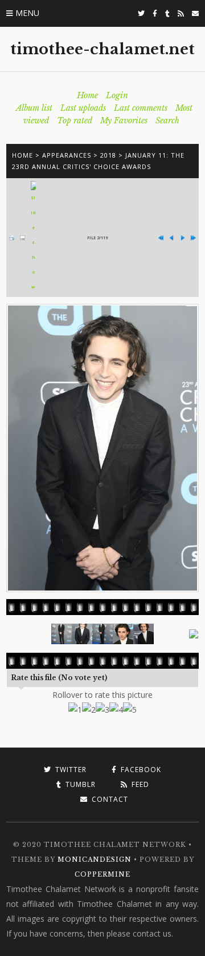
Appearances (66, 155)
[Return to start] (160, 237)
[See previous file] (171, 237)
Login (117, 95)
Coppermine (102, 874)
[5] (130, 709)
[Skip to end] (193, 237)
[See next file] (182, 237)
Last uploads (83, 108)
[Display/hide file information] (22, 237)
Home (87, 95)
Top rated (74, 120)
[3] (102, 709)
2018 (108, 155)
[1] (75, 709)
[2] (89, 709)
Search (167, 120)
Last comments (140, 108)
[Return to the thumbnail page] (11, 237)
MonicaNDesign (95, 859)
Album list (34, 108)
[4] (116, 709)
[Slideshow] (33, 237)
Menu (27, 12)
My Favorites (123, 120)
